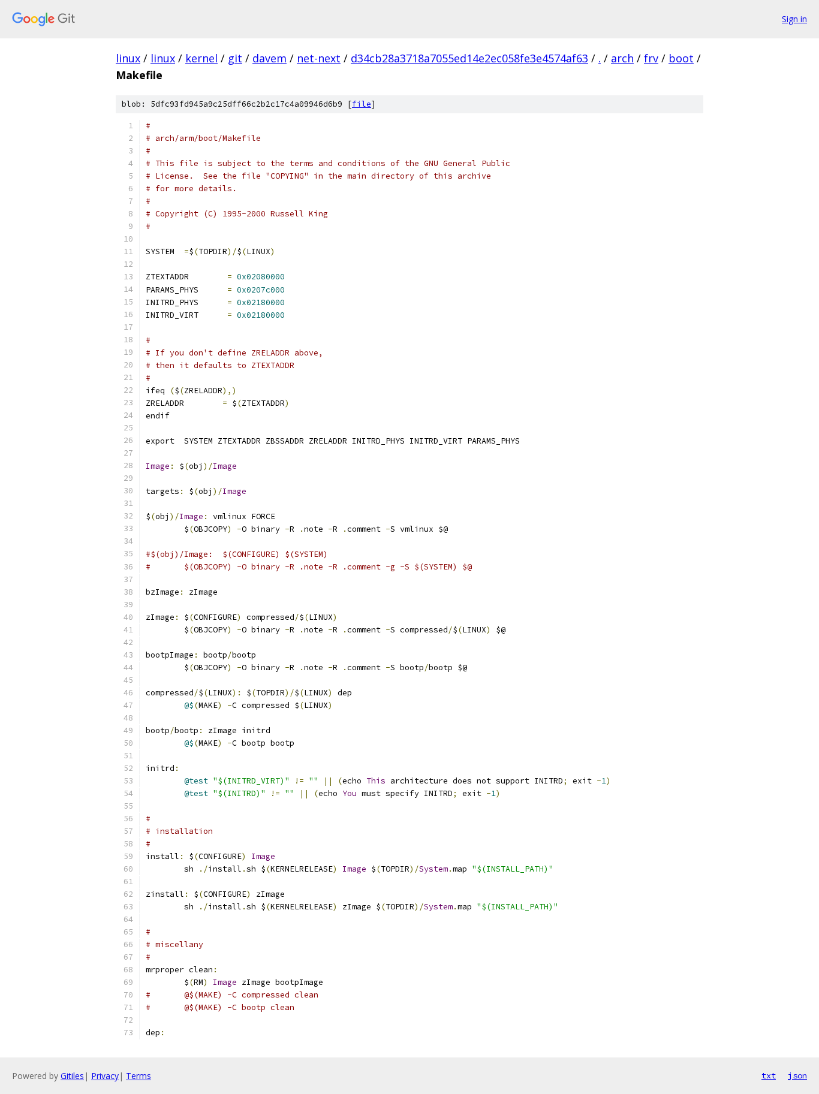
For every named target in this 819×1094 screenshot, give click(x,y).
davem (269, 58)
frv (651, 58)
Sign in (794, 19)
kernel (201, 58)
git (235, 58)
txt (768, 1075)
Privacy (105, 1075)
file (361, 104)
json (797, 1075)
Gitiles (72, 1075)
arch (622, 58)
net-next (319, 58)
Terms (138, 1075)
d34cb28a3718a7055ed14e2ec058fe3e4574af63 (469, 58)
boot (681, 58)
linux (128, 58)
